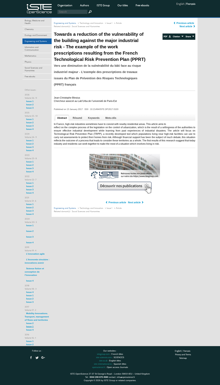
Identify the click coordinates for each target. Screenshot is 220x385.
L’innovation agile (35, 254)
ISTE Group (103, 5)
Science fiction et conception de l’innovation (34, 271)
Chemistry (29, 29)
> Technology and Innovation (90, 23)
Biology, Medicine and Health (34, 22)
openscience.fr (98, 367)
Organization (64, 5)
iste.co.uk (103, 360)
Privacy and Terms (183, 354)
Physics (28, 61)
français (190, 4)
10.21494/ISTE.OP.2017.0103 (104, 109)
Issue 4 (30, 129)
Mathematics (30, 55)
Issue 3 (30, 108)
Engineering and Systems (36, 41)
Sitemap (183, 358)
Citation (177, 36)
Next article (186, 26)
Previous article (185, 23)
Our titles (122, 5)
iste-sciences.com (104, 357)
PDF (166, 36)
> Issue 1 (108, 23)
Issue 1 (30, 101)
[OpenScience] (39, 8)
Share (189, 36)
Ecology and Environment (36, 35)
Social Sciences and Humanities (33, 69)
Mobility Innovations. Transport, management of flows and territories (37, 316)
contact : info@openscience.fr (122, 377)
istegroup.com (103, 354)
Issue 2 (30, 104)
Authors (84, 5)
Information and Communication (32, 48)
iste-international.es (103, 364)
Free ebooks (142, 5)
